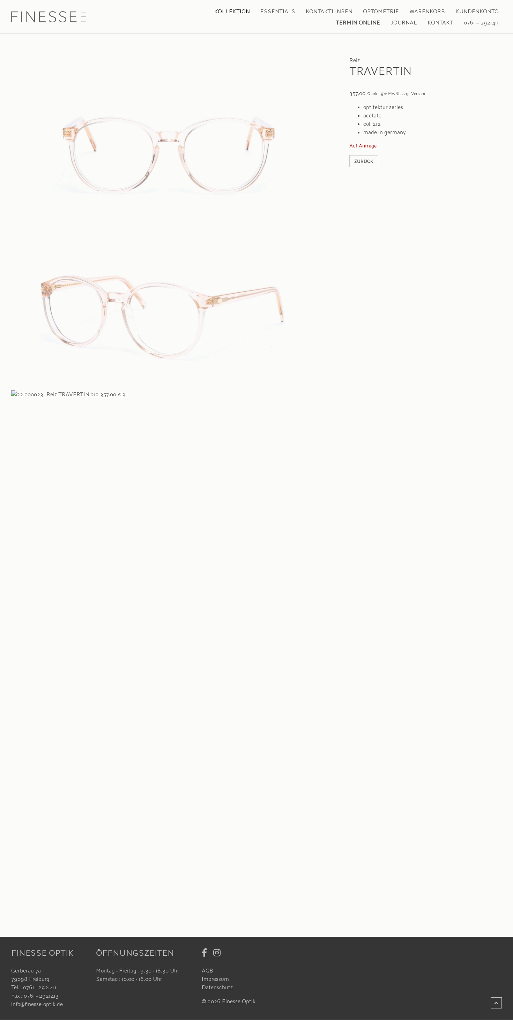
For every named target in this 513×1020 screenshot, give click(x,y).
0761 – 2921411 (481, 23)
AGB (207, 971)
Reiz (354, 60)
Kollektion (232, 11)
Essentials (277, 11)
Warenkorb (427, 11)
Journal (404, 23)
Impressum (215, 979)
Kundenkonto (477, 11)
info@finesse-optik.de (37, 1004)
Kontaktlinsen (329, 11)
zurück (363, 161)
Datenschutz (217, 987)
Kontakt (440, 23)
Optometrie (381, 11)
